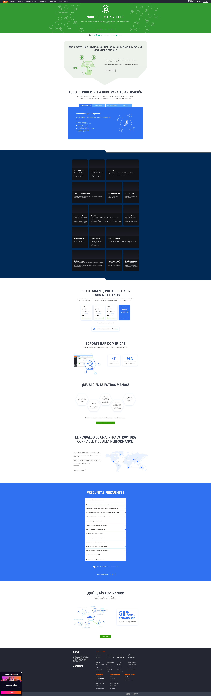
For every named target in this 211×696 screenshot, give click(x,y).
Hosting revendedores (110, 662)
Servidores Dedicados (132, 662)
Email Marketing (98, 660)
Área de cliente (112, 688)
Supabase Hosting (120, 660)
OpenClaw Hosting (120, 657)
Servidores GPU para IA (132, 666)
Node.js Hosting (109, 671)
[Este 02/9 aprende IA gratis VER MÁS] (191, 1)
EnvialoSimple (98, 662)
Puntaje (106, 35)
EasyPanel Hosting (131, 659)
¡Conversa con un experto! (112, 566)
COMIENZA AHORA (105, 636)
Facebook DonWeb (74, 666)
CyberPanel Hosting (131, 660)
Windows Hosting (109, 660)
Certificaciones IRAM (99, 680)
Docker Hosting (109, 669)
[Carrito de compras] (197, 1)
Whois (111, 680)
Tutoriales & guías (113, 685)
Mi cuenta (205, 1)
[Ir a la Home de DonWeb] (5, 1)
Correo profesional (99, 655)
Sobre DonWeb (98, 676)
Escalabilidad (98, 105)
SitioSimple (98, 666)
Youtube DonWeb (78, 666)
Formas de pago (113, 686)
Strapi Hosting (119, 667)
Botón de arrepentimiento (114, 683)
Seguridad (125, 105)
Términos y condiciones (100, 683)
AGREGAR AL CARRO (86, 318)
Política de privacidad (99, 681)
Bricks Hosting (108, 654)
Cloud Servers (108, 664)
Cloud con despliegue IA (110, 666)
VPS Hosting (108, 667)
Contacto (97, 685)
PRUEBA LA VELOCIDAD (79, 470)
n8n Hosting (119, 655)
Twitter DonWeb (76, 666)
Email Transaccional (99, 659)
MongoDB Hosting (131, 654)
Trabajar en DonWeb (100, 678)
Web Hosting (98, 667)
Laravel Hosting (119, 654)
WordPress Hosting (99, 669)
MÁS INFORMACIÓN (110, 70)
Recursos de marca (99, 686)
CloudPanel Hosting (131, 657)
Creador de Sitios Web (100, 664)
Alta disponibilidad (112, 105)
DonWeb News (126, 678)
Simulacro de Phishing (132, 669)
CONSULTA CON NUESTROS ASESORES (105, 422)
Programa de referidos (100, 688)
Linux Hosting (108, 659)
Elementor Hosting (99, 671)
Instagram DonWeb (80, 666)
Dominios (97, 654)
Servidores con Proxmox (132, 664)
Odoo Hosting (119, 669)
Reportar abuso (113, 678)
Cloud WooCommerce (110, 657)
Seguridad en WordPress (128, 680)
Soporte (111, 676)
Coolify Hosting (119, 662)
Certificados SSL (98, 657)
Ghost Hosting (119, 664)
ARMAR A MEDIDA (124, 318)
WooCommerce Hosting (110, 655)
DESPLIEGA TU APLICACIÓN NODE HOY (105, 29)
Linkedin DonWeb (82, 666)
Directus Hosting (120, 666)
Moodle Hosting (120, 671)
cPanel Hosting (130, 655)
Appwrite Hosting (120, 659)
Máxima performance (85, 105)
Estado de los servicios (114, 681)
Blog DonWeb (126, 676)
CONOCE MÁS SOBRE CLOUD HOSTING (105, 574)
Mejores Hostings (131, 667)
